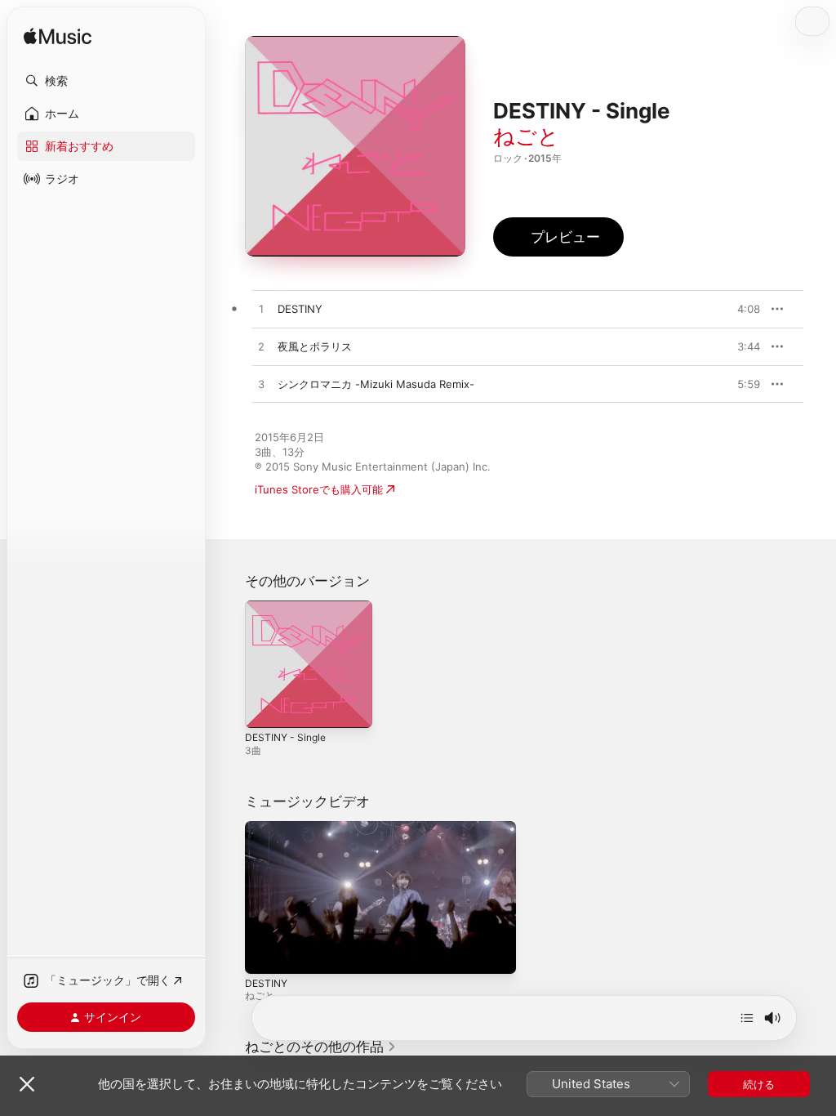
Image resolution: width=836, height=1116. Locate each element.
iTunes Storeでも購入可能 (319, 489)
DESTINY (266, 983)
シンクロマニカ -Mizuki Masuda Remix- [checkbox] (376, 384)
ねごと (526, 136)
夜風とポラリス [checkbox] (315, 346)
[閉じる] (27, 1084)
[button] (106, 81)
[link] (321, 1047)
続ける (759, 1084)
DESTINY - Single (285, 737)
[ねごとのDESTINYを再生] (261, 309)
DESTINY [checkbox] (300, 308)
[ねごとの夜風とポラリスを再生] (261, 347)
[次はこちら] (747, 1018)
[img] (57, 37)
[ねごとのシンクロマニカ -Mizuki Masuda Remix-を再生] (261, 384)
